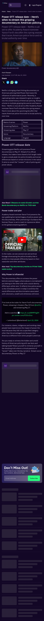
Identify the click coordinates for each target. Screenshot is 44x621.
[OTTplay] (4, 5)
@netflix (38, 305)
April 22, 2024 (33, 320)
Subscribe (34, 478)
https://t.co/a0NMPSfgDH (29, 312)
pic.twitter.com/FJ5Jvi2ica (22, 315)
